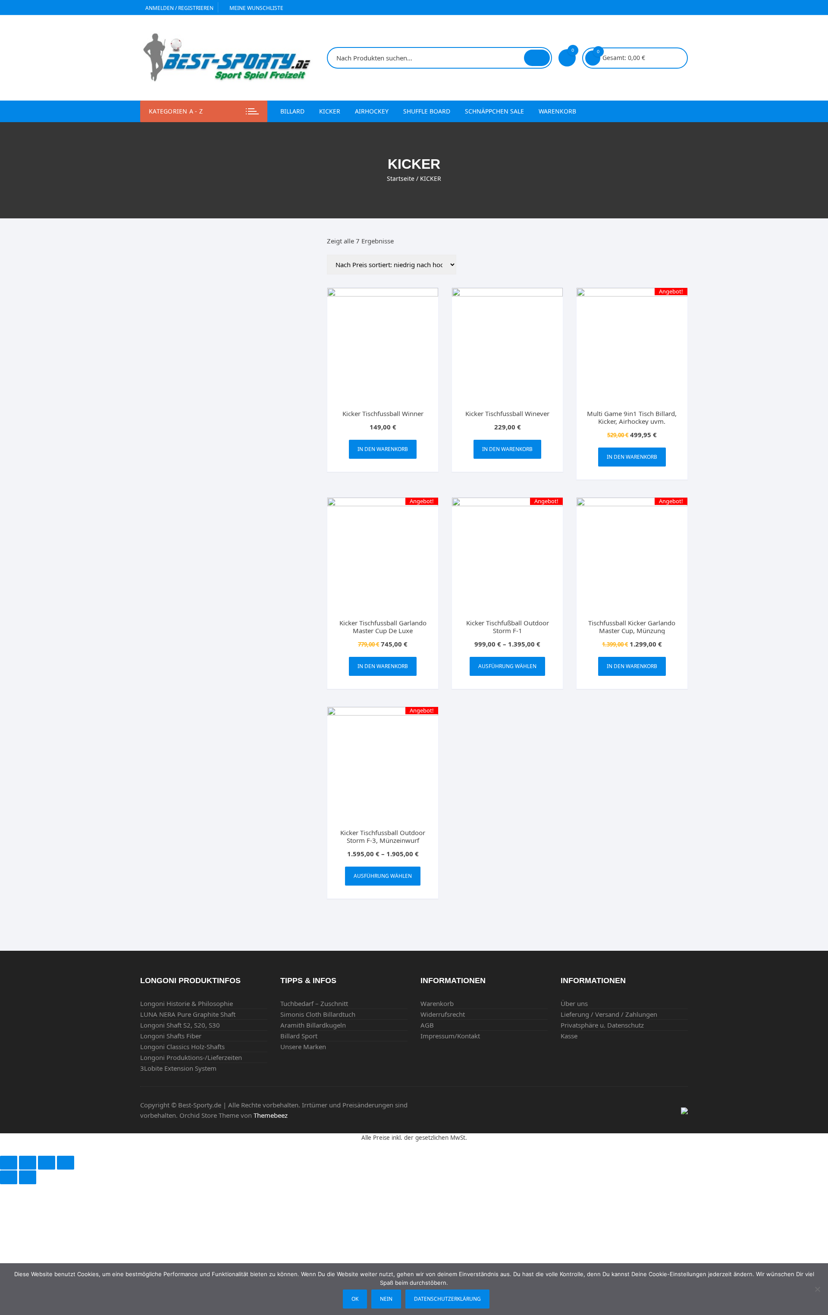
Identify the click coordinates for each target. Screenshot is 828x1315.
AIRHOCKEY (372, 111)
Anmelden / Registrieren (178, 8)
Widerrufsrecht (442, 1014)
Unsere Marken (303, 1046)
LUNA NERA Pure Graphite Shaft (187, 1014)
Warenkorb (557, 111)
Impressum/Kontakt (450, 1035)
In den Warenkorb (383, 449)
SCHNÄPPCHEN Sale (494, 111)
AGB (427, 1025)
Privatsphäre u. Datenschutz (602, 1025)
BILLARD (292, 111)
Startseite (400, 178)
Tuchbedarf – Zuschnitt (314, 1003)
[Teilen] (27, 1163)
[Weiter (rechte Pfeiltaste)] (27, 1177)
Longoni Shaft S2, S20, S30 (180, 1025)
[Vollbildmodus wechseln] (46, 1163)
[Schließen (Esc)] (8, 1163)
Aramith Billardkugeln (313, 1025)
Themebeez (271, 1115)
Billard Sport (298, 1035)
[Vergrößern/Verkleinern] (65, 1163)
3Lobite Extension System (178, 1068)
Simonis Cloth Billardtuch (317, 1014)
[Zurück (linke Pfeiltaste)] (8, 1177)
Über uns (574, 1003)
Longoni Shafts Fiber (170, 1035)
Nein (386, 1298)
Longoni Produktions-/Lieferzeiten (191, 1057)
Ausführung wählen (507, 666)
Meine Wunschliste (255, 8)
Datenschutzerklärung (447, 1298)
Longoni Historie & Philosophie (186, 1003)
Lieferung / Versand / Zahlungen (609, 1014)
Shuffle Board (426, 111)
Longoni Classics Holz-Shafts (182, 1046)
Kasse (569, 1035)
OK (354, 1298)
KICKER (329, 111)
